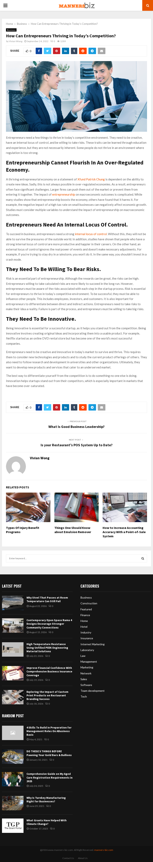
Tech (83, 696)
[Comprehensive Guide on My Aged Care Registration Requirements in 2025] (13, 779)
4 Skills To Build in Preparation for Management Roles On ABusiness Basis (49, 731)
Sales (83, 679)
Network (85, 673)
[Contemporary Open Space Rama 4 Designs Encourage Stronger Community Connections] (13, 625)
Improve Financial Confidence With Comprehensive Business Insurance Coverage (49, 671)
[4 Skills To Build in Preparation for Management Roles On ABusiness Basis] (13, 733)
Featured (86, 609)
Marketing (86, 667)
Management (88, 661)
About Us (83, 858)
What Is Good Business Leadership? (76, 426)
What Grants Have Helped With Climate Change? (46, 822)
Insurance (86, 638)
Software (86, 685)
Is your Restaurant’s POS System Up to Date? (77, 445)
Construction (88, 603)
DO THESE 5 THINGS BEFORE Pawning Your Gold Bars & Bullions (49, 753)
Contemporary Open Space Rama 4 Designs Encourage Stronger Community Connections (49, 623)
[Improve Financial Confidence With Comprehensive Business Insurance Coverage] (13, 673)
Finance (85, 615)
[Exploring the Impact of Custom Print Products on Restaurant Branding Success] (13, 697)
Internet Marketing (92, 644)
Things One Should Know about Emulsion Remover (72, 530)
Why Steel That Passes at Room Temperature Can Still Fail (47, 599)
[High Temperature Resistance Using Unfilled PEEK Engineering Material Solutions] (13, 649)
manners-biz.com (103, 849)
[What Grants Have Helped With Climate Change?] (13, 825)
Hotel (83, 626)
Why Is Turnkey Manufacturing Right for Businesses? (46, 799)
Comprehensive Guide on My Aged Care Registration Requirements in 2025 (49, 777)
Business (11, 30)
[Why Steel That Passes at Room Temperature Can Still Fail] (13, 603)
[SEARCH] (142, 558)
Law (82, 655)
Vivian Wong (15, 41)
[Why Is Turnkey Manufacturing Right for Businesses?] (13, 803)
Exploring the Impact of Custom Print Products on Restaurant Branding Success (47, 695)
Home (84, 621)
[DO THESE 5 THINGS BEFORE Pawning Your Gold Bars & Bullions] (13, 756)
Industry (85, 632)
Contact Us (68, 858)
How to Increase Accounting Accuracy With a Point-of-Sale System (124, 532)
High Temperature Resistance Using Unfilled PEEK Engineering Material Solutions (47, 647)
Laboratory (87, 650)
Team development (92, 690)
